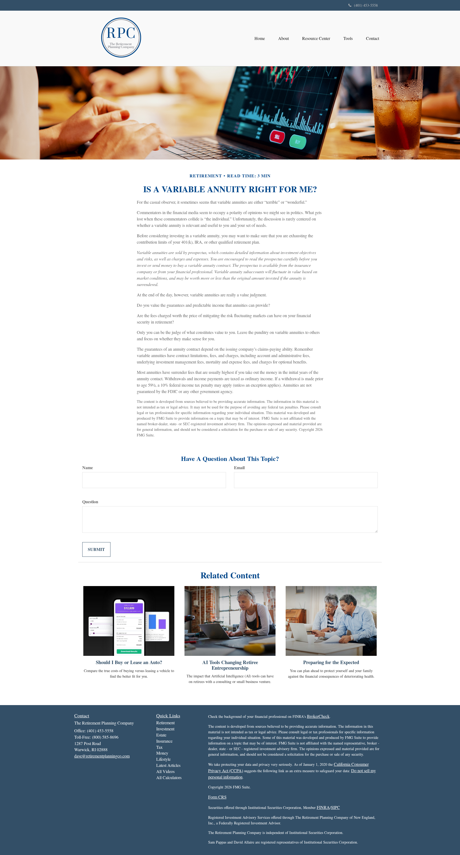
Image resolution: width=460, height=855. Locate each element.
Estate (161, 735)
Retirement (165, 722)
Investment (165, 728)
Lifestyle (163, 759)
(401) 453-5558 (366, 5)
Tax (159, 747)
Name (87, 468)
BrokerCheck (318, 716)
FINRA (323, 807)
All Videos (165, 771)
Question (90, 502)
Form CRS (217, 797)
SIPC (335, 807)
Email (239, 468)
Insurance (164, 741)
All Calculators (169, 777)
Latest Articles (168, 765)
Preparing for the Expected (331, 662)
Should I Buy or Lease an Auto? (129, 662)
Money (162, 753)
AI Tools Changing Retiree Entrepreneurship (230, 664)
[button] (283, 38)
